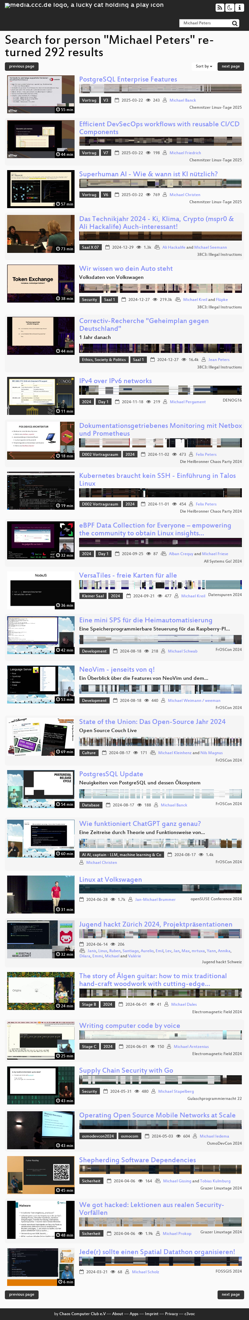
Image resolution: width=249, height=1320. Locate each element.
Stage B (89, 1004)
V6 (105, 195)
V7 (105, 153)
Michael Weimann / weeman (194, 701)
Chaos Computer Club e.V (82, 1314)
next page (231, 66)
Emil (159, 951)
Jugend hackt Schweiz (222, 962)
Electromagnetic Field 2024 (217, 1012)
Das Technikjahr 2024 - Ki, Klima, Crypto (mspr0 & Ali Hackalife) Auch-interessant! (156, 223)
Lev (168, 951)
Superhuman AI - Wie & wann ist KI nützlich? (148, 175)
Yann (211, 951)
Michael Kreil (195, 300)
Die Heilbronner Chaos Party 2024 (211, 462)
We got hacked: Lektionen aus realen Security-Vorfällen (151, 1209)
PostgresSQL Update (111, 775)
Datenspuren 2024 (225, 595)
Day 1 (103, 402)
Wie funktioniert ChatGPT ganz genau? (140, 824)
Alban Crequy (181, 554)
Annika (224, 951)
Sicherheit (91, 1181)
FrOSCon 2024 (229, 650)
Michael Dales (184, 1004)
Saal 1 (109, 300)
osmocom (129, 1136)
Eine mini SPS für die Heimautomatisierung (146, 621)
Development (94, 651)
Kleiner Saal (93, 596)
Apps (134, 1314)
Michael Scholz (145, 1272)
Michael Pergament (188, 402)
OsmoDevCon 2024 (224, 1143)
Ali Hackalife (173, 247)
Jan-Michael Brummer (155, 900)
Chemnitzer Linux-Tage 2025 (215, 108)
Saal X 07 (90, 247)
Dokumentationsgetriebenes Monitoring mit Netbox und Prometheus (160, 430)
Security (89, 300)
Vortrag (89, 100)
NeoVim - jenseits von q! (117, 670)
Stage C (89, 1047)
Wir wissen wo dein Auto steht (126, 269)
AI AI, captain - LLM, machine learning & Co (121, 855)
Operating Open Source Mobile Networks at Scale (157, 1116)
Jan (176, 951)
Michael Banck (183, 100)
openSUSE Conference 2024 (216, 899)
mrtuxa (198, 951)
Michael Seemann (210, 247)
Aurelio (147, 951)
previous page (21, 66)
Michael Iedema (214, 1136)
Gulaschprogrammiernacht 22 (214, 1099)
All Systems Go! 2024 (223, 561)
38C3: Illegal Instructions (219, 255)
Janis (92, 951)
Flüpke (222, 300)
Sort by (203, 66)
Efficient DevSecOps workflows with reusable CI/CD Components (159, 129)
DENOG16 (232, 400)
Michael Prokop (177, 1234)
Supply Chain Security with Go (126, 1071)
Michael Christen (185, 195)
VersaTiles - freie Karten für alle (128, 576)
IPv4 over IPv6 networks (115, 382)
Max (186, 951)
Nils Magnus (211, 753)
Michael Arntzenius (191, 1047)
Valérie (134, 956)
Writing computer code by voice (129, 1026)
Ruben (115, 951)
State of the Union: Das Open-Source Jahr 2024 (152, 722)
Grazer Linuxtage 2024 (221, 1188)
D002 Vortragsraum (100, 455)
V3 (105, 100)
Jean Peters (219, 360)
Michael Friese (215, 554)
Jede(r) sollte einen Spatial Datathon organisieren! (157, 1253)
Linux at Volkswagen (110, 880)
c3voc (189, 1314)
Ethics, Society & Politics (104, 360)
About (117, 1314)
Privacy (171, 1314)
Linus (102, 951)
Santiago (131, 951)
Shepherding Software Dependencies (137, 1161)
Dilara (84, 956)
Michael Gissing (177, 1181)
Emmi (97, 956)
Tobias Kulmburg (215, 1181)
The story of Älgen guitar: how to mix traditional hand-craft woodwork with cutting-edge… (153, 981)
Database (91, 805)
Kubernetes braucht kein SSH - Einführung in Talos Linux (157, 480)
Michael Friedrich (185, 153)
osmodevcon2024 (98, 1136)
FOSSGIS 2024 (229, 1271)
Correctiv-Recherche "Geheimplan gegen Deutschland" (144, 325)
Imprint (152, 1314)
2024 (86, 402)
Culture (89, 753)
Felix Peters (206, 455)
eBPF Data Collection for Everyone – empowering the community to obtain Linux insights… (155, 530)
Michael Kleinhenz (175, 753)
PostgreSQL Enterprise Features (128, 80)
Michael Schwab (182, 651)
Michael (112, 956)
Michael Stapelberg (176, 1092)
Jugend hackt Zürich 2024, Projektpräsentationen (155, 925)
